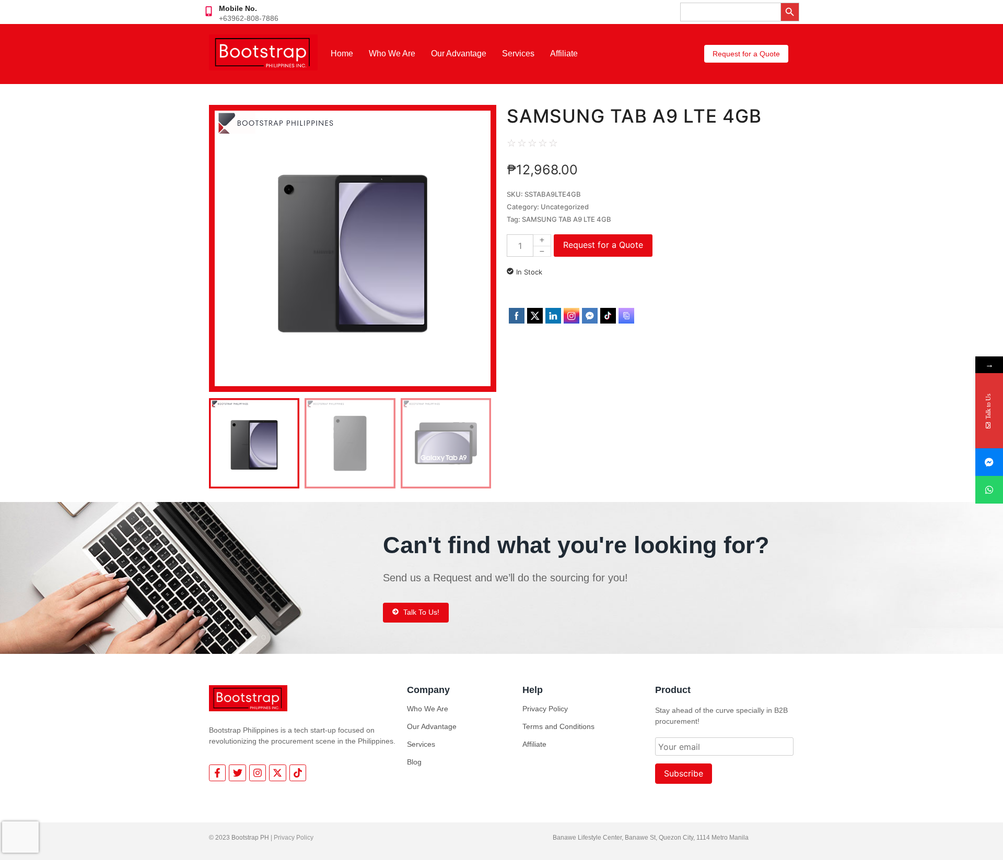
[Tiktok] (297, 773)
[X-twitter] (277, 773)
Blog (414, 762)
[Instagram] (257, 773)
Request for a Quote (603, 245)
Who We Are (392, 53)
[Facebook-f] (217, 773)
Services (518, 53)
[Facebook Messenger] (989, 462)
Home (342, 53)
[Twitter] (237, 773)
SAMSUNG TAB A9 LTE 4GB (566, 219)
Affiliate (564, 53)
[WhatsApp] (989, 490)
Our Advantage (458, 53)
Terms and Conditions (558, 726)
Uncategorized (565, 206)
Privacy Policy (545, 708)
